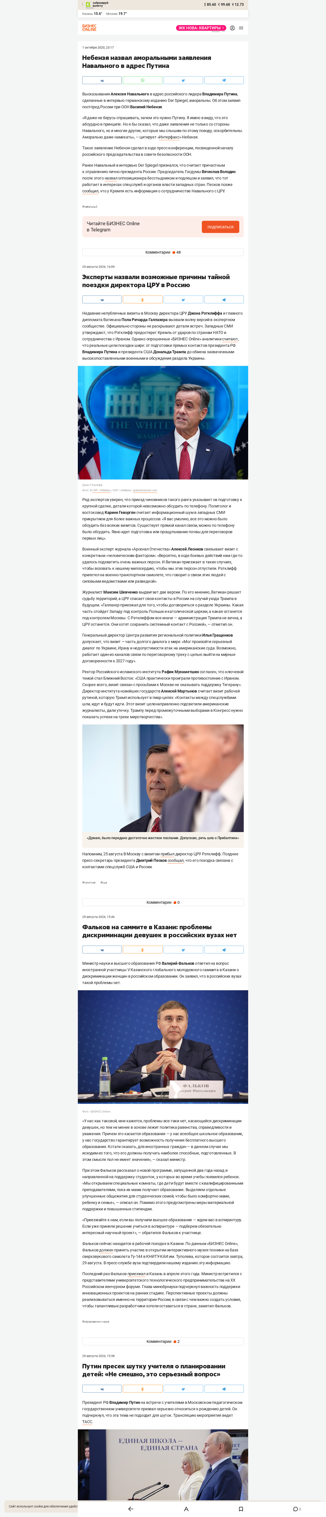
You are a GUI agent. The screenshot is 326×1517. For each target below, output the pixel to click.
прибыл (168, 854)
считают (230, 339)
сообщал (176, 860)
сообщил (90, 191)
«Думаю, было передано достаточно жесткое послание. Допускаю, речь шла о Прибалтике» (163, 838)
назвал (111, 178)
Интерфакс (169, 137)
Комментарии (163, 252)
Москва (112, 14)
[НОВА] (199, 28)
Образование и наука (95, 1321)
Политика (89, 882)
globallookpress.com (145, 490)
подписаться (221, 226)
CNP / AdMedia (101, 490)
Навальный (89, 206)
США (103, 882)
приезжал (136, 1273)
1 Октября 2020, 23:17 (98, 47)
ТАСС (87, 1421)
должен (106, 1250)
